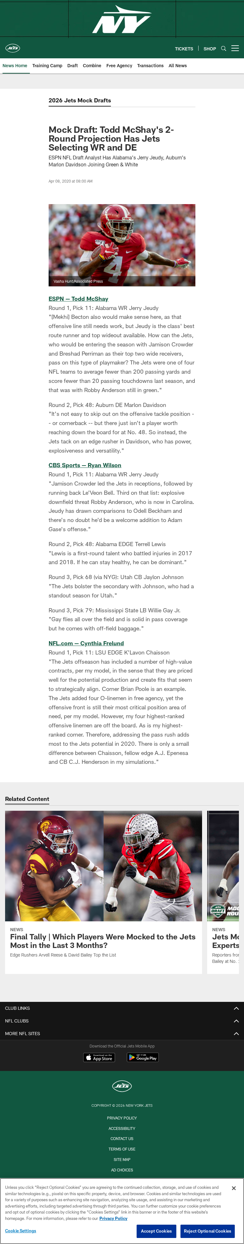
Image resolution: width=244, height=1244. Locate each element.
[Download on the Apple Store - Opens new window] (99, 1058)
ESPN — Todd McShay (78, 298)
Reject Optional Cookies (207, 1231)
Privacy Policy (122, 1118)
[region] (122, 1211)
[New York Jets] (122, 1087)
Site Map (122, 1159)
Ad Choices (122, 1170)
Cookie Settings (20, 1230)
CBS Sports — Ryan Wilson (85, 464)
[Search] (223, 48)
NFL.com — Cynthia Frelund (86, 643)
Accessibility (122, 1128)
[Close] (234, 1188)
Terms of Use (122, 1149)
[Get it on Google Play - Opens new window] (143, 1060)
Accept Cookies (156, 1231)
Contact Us (122, 1138)
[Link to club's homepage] (12, 46)
